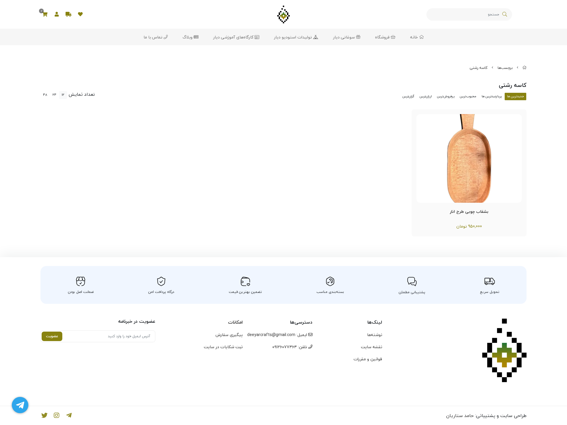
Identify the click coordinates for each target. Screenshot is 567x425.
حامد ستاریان (460, 415)
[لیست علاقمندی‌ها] (80, 14)
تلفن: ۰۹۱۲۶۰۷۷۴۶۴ (290, 347)
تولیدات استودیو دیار (293, 37)
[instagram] (57, 415)
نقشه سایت (371, 347)
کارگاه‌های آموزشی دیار (234, 37)
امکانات (235, 322)
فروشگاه (383, 37)
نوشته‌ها (374, 335)
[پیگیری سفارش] (68, 14)
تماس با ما (154, 37)
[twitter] (44, 415)
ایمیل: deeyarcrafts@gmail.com (277, 335)
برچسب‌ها (505, 67)
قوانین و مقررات (367, 359)
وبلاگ (188, 37)
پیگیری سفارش (229, 335)
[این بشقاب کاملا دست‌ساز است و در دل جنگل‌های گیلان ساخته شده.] (469, 158)
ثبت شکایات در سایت (223, 347)
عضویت (52, 336)
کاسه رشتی (479, 67)
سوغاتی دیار (344, 37)
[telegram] (69, 415)
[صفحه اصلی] (524, 67)
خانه (414, 37)
